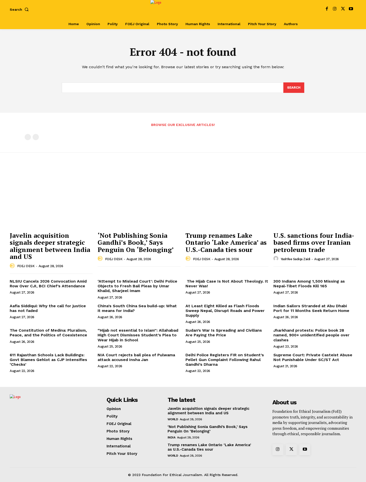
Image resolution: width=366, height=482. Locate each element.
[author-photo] (13, 266)
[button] (20, 9)
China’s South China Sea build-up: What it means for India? (137, 308)
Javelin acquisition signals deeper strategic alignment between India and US (50, 246)
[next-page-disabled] (36, 137)
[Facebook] (326, 9)
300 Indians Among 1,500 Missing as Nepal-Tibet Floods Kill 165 (309, 283)
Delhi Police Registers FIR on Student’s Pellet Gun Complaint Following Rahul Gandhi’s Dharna (224, 360)
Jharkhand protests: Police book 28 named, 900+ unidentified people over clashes (311, 335)
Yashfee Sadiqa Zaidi (295, 259)
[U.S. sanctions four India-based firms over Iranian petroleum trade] (314, 198)
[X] (343, 9)
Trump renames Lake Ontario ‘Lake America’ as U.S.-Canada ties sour (226, 242)
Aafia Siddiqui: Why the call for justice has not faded (48, 308)
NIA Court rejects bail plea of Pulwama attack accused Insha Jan (136, 357)
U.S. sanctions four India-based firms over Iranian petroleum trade (313, 242)
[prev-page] (28, 137)
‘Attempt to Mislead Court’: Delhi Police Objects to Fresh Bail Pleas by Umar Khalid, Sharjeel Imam (137, 286)
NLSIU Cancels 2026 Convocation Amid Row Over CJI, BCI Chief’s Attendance (48, 283)
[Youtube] (351, 9)
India (172, 437)
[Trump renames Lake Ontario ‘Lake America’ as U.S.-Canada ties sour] (226, 198)
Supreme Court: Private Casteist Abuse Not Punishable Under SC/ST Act (312, 357)
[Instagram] (334, 9)
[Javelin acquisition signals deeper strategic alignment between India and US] (51, 198)
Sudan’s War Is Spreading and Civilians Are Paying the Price (223, 332)
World (173, 419)
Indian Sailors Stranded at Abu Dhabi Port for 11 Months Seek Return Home (311, 308)
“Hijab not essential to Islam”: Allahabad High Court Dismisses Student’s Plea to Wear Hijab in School (138, 335)
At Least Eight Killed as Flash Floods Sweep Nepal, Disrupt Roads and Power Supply (225, 310)
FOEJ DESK (26, 266)
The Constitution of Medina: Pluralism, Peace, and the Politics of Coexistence (49, 332)
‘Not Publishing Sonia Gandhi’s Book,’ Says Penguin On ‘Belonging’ (136, 242)
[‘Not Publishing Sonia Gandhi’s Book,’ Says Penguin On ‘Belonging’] (139, 198)
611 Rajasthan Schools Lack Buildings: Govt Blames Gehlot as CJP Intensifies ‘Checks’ (48, 360)
